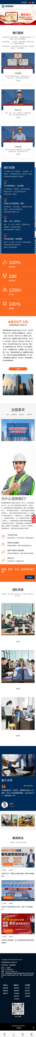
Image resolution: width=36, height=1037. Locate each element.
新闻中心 (16, 985)
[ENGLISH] (33, 2)
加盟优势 (16, 996)
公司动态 (16, 999)
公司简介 (27, 988)
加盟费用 (5, 990)
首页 (4, 1036)
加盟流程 (5, 988)
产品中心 (5, 985)
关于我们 (27, 985)
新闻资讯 (16, 988)
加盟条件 (5, 993)
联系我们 (29, 577)
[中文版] (30, 2)
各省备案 (16, 993)
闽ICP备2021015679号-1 (18, 1026)
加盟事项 (16, 990)
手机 (13, 1036)
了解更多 (18, 80)
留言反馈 (27, 993)
